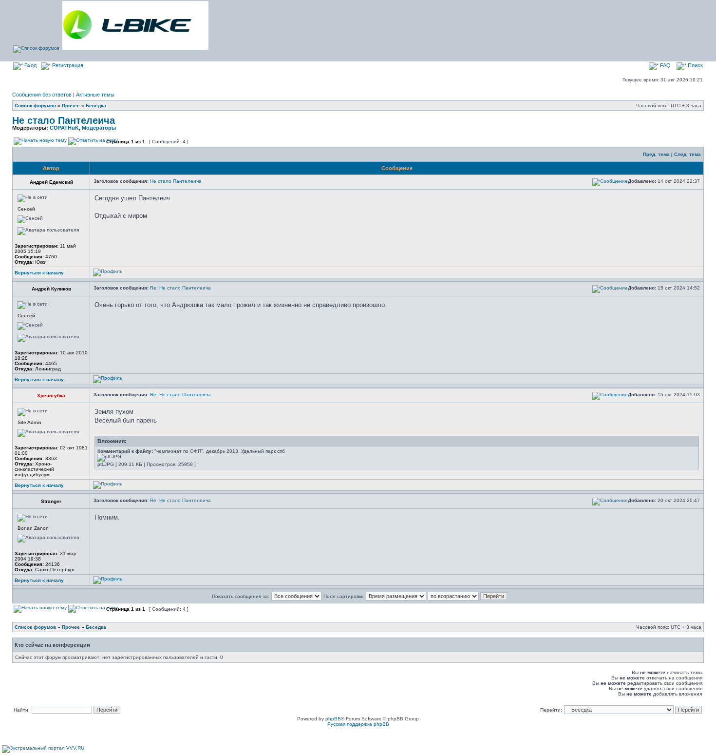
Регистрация (67, 65)
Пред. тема (656, 154)
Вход (30, 65)
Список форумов (35, 105)
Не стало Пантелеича (63, 120)
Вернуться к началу (39, 272)
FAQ (665, 65)
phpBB (333, 718)
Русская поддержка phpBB (358, 724)
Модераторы (99, 128)
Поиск (694, 65)
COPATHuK (64, 128)
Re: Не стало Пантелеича (180, 287)
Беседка (96, 105)
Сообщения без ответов (42, 94)
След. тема (687, 154)
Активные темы (95, 94)
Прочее (71, 105)
